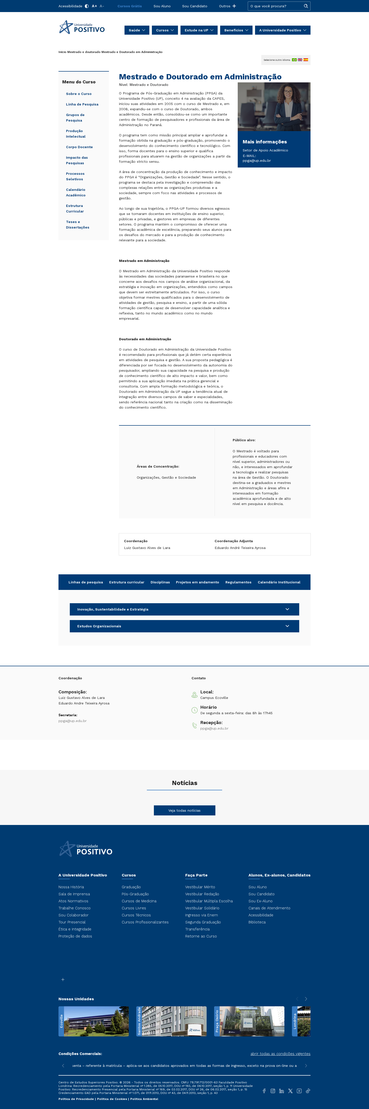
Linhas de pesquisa (86, 582)
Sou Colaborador (73, 915)
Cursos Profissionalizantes (145, 922)
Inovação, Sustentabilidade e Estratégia (112, 609)
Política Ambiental (144, 1099)
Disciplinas (160, 582)
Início (62, 52)
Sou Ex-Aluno (261, 901)
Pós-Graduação (135, 894)
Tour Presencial (72, 922)
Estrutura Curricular (75, 208)
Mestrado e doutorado (83, 52)
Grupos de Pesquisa (75, 117)
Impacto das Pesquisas (77, 160)
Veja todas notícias (184, 810)
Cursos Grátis (129, 6)
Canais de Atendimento (269, 908)
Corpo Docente (79, 147)
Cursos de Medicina (139, 901)
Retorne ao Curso (201, 936)
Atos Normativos (73, 901)
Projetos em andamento (197, 582)
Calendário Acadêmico (76, 192)
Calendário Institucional (279, 582)
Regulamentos (238, 582)
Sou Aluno (162, 6)
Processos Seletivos (75, 176)
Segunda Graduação (203, 922)
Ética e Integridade (74, 929)
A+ (94, 6)
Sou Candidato (194, 6)
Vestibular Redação (202, 894)
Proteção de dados (75, 936)
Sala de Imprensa (74, 894)
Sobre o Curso (79, 94)
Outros (224, 6)
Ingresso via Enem (201, 915)
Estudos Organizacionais (99, 626)
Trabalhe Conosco (74, 908)
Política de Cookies (112, 1099)
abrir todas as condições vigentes (281, 1053)
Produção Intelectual (76, 133)
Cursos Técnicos (136, 915)
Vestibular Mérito (200, 887)
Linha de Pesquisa (82, 104)
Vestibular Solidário (202, 908)
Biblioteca (257, 922)
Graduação (131, 887)
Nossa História (71, 887)
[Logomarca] (87, 27)
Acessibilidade (70, 6)
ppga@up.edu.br (257, 160)
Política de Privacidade (76, 1099)
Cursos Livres (134, 908)
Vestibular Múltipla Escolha (209, 901)
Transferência (197, 929)
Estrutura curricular (126, 582)
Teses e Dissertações (77, 224)
